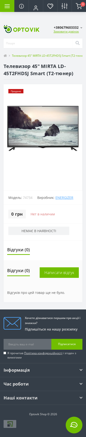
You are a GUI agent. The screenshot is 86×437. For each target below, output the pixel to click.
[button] (36, 8)
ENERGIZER (64, 197)
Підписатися (67, 344)
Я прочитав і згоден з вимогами (41, 355)
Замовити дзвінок (66, 31)
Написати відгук (59, 272)
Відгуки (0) (18, 249)
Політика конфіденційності (43, 353)
